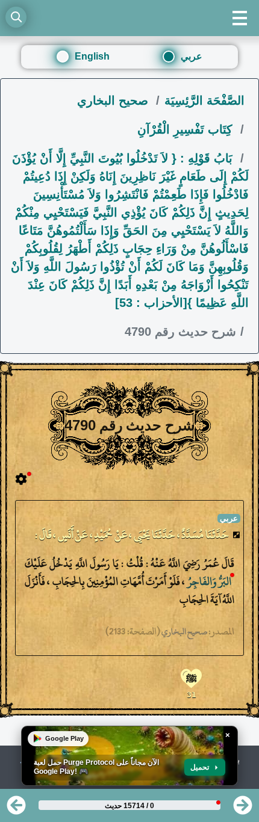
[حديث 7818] (242, 809)
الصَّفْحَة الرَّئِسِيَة (204, 100)
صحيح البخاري (114, 100)
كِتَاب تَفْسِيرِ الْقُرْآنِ (186, 129)
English (92, 56)
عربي (191, 56)
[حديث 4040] (16, 809)
